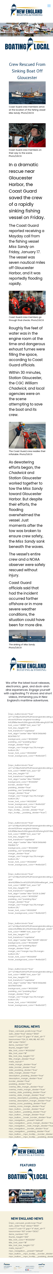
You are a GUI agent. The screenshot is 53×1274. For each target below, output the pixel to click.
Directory (19, 1268)
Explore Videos (20, 1267)
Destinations (15, 1268)
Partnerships (40, 1268)
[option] (27, 1196)
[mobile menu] (49, 5)
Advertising (40, 1267)
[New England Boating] (26, 10)
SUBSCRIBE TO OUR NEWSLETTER (30, 1266)
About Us (15, 1267)
